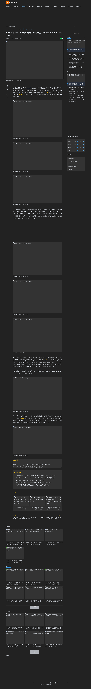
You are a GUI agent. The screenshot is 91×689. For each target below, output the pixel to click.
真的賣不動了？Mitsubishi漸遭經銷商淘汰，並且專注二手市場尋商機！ (14, 583)
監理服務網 (70, 169)
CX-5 (8, 29)
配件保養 (70, 6)
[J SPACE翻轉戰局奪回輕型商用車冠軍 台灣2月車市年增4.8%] (34, 592)
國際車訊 (23, 6)
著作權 (43, 682)
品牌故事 (62, 6)
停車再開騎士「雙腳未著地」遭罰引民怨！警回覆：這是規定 (54, 600)
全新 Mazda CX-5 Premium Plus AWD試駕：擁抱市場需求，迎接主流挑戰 (21, 508)
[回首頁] (13, 2)
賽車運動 (78, 6)
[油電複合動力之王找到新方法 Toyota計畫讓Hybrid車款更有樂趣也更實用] (54, 619)
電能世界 (31, 6)
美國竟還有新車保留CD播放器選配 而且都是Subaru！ (54, 645)
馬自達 (30, 29)
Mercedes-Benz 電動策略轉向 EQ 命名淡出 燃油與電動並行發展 (14, 600)
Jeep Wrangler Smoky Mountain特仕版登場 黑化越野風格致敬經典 (35, 478)
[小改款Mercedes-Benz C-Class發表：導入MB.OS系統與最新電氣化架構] (34, 637)
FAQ (28, 682)
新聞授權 (34, 682)
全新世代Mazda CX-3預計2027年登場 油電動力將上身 (37, 508)
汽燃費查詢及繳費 (72, 166)
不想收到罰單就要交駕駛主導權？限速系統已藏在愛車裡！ (33, 485)
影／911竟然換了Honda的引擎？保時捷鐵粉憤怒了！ (33, 583)
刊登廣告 (24, 682)
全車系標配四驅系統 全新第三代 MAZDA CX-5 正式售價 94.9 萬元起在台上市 (53, 508)
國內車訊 (8, 6)
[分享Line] (7, 89)
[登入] (82, 2)
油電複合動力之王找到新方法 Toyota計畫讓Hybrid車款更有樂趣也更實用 (54, 627)
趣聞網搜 (47, 6)
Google (26, 29)
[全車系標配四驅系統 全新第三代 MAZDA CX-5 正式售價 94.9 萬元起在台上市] (53, 501)
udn (7, 26)
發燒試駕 (16, 6)
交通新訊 (39, 6)
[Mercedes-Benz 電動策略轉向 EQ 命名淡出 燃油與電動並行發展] (15, 592)
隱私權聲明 (48, 682)
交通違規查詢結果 (72, 164)
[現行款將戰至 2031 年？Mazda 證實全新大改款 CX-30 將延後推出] (34, 535)
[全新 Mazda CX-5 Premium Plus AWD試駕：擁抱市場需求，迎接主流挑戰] (21, 501)
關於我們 (62, 682)
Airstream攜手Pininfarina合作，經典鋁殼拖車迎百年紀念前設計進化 (36, 475)
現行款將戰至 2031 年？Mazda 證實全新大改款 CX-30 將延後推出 (34, 543)
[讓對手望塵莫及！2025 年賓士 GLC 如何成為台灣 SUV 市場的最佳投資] (54, 575)
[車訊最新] (84, 38)
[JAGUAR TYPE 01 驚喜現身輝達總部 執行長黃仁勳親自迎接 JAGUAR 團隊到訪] (34, 619)
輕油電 (20, 29)
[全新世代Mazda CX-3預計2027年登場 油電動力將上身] (37, 501)
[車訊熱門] (84, 71)
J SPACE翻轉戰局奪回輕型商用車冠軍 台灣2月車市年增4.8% (34, 600)
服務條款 (39, 682)
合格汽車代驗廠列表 (72, 161)
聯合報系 (53, 682)
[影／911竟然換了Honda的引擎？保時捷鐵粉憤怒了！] (34, 575)
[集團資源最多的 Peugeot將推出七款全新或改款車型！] (15, 637)
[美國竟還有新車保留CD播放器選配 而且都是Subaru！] (54, 637)
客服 (30, 682)
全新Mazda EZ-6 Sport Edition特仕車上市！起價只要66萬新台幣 (31, 465)
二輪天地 (55, 6)
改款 (17, 29)
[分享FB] (7, 85)
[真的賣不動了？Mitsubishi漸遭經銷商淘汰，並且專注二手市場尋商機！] (15, 575)
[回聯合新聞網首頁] (7, 2)
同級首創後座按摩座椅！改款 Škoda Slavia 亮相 (30, 480)
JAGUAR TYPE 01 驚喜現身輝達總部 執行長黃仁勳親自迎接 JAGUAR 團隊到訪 (34, 627)
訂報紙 (57, 682)
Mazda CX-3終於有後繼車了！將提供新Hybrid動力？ (28, 467)
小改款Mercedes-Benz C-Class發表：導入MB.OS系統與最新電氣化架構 (34, 645)
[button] (84, 2)
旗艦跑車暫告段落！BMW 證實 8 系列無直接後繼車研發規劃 (33, 482)
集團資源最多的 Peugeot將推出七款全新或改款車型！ (14, 645)
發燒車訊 (10, 26)
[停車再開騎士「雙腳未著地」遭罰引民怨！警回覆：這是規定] (54, 592)
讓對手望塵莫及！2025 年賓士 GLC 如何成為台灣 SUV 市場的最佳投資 (54, 583)
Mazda (12, 29)
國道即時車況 (71, 158)
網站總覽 (67, 682)
